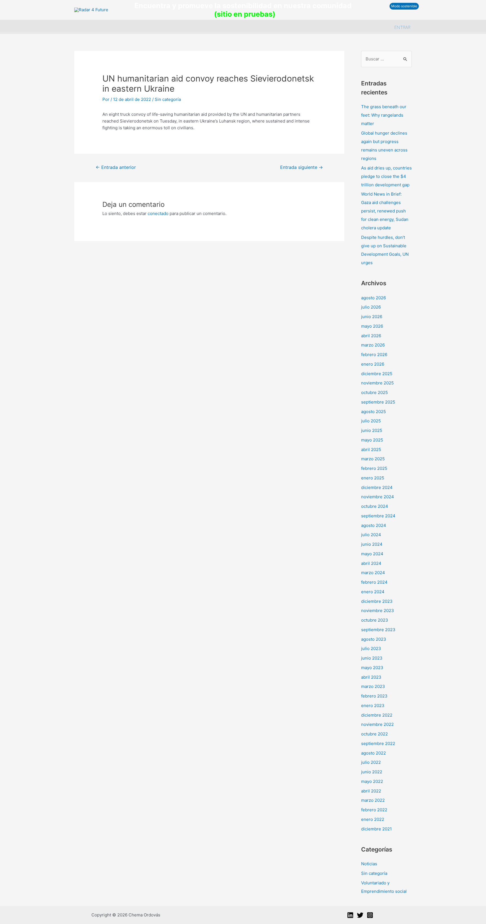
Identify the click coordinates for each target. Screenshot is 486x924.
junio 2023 (371, 658)
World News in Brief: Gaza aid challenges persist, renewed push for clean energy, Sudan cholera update (384, 210)
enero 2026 (372, 364)
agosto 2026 (373, 297)
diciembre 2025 (376, 373)
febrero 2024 (374, 582)
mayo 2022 (372, 781)
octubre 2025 (374, 392)
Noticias (369, 863)
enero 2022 (372, 819)
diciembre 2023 (377, 601)
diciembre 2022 (376, 715)
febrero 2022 (374, 809)
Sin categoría (168, 99)
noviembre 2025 (377, 383)
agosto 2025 (373, 411)
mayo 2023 (372, 667)
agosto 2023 (373, 639)
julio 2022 (371, 762)
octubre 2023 (374, 620)
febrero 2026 (374, 354)
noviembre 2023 (377, 610)
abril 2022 (371, 791)
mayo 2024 (372, 553)
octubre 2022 (374, 734)
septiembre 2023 (378, 629)
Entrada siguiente (301, 167)
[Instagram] (370, 915)
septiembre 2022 (378, 743)
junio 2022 (371, 771)
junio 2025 (371, 430)
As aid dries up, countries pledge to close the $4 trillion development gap (386, 176)
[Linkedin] (350, 915)
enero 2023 (372, 705)
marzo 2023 (373, 686)
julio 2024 (371, 534)
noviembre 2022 (377, 724)
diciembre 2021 (376, 829)
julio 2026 (371, 307)
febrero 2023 (374, 696)
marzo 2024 (373, 572)
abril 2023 (371, 677)
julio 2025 (371, 421)
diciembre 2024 (377, 487)
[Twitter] (360, 915)
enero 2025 (372, 478)
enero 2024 (372, 591)
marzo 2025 (373, 458)
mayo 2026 (372, 326)
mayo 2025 (372, 440)
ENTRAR (402, 27)
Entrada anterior (116, 167)
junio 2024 (371, 544)
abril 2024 (371, 563)
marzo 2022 (373, 800)
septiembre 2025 (378, 402)
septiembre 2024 (378, 515)
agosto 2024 (373, 525)
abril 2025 (371, 449)
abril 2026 (371, 335)
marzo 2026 (373, 345)
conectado (158, 213)
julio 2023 (371, 648)
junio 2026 (371, 316)
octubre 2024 (374, 506)
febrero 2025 (374, 468)
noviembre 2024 (377, 496)
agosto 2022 (373, 753)
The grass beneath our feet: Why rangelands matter (383, 115)
